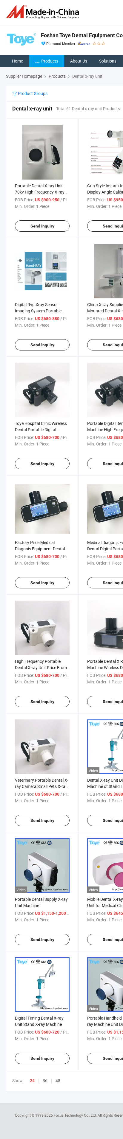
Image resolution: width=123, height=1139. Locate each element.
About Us (78, 61)
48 (58, 1080)
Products (49, 61)
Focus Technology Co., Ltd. (76, 1115)
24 (32, 1080)
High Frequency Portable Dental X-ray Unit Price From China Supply (41, 667)
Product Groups (32, 93)
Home (17, 61)
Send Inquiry (42, 226)
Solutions (107, 61)
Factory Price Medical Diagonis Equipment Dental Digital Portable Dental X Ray (41, 549)
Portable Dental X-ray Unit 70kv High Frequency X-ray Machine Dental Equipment (39, 192)
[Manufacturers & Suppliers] (43, 12)
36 (45, 1080)
